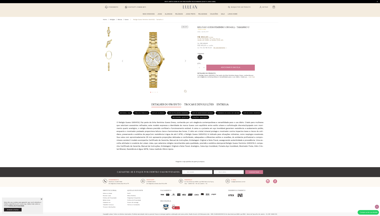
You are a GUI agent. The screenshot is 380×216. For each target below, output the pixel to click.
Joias (160, 14)
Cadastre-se (106, 202)
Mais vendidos (149, 14)
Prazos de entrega (132, 202)
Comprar (230, 68)
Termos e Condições (133, 204)
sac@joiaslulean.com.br (238, 181)
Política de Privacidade (16, 205)
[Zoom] (108, 31)
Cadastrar (254, 172)
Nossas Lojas (107, 195)
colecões (214, 14)
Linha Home (232, 14)
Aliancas (168, 14)
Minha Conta (106, 200)
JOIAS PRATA (190, 14)
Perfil (129, 193)
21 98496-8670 (150, 181)
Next (185, 61)
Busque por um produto (241, 7)
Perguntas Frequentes (134, 198)
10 (201, 48)
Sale (223, 14)
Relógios (179, 14)
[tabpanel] (154, 60)
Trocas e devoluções (109, 207)
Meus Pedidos (131, 195)
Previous (122, 61)
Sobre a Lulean (107, 193)
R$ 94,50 (208, 48)
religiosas (202, 14)
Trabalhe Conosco (108, 204)
